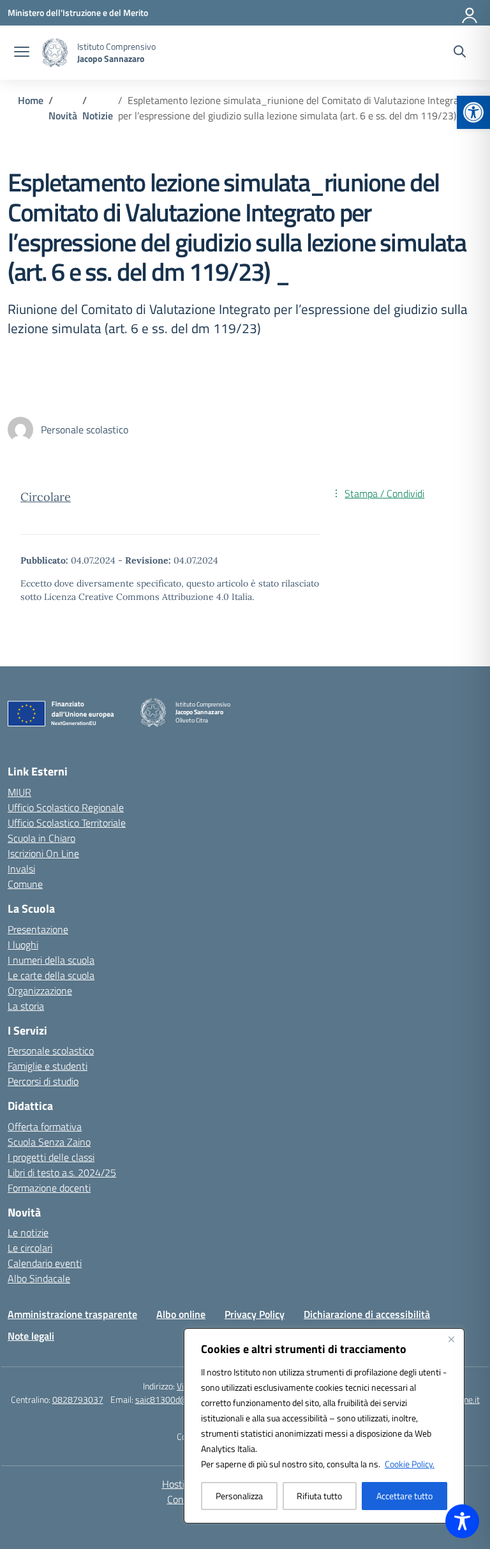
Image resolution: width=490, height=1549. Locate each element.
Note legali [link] (31, 1335)
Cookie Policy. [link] (409, 1463)
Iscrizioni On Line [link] (43, 853)
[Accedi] (470, 13)
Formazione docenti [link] (49, 1187)
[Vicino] (451, 1339)
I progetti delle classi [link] (51, 1157)
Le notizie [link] (28, 1232)
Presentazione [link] (38, 929)
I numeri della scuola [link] (51, 960)
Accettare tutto (404, 1495)
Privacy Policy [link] (255, 1314)
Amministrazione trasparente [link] (72, 1314)
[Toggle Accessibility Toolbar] (462, 1521)
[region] (324, 1425)
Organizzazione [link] (40, 990)
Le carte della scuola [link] (51, 975)
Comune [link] (25, 884)
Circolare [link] (45, 497)
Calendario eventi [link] (45, 1263)
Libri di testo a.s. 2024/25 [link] (62, 1172)
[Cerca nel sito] (460, 53)
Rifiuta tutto (319, 1495)
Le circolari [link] (30, 1247)
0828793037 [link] (77, 1399)
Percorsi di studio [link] (43, 1081)
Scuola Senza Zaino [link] (49, 1141)
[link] (473, 112)
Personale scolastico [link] (51, 1050)
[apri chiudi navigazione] (21, 53)
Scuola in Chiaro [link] (41, 838)
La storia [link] (26, 1006)
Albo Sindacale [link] (39, 1278)
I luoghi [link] (23, 944)
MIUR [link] (19, 792)
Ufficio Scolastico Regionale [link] (66, 807)
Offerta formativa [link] (45, 1126)
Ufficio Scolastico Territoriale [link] (67, 822)
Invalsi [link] (21, 868)
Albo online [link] (180, 1314)
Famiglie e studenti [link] (47, 1066)
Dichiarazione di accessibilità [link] (367, 1314)
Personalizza (239, 1495)
